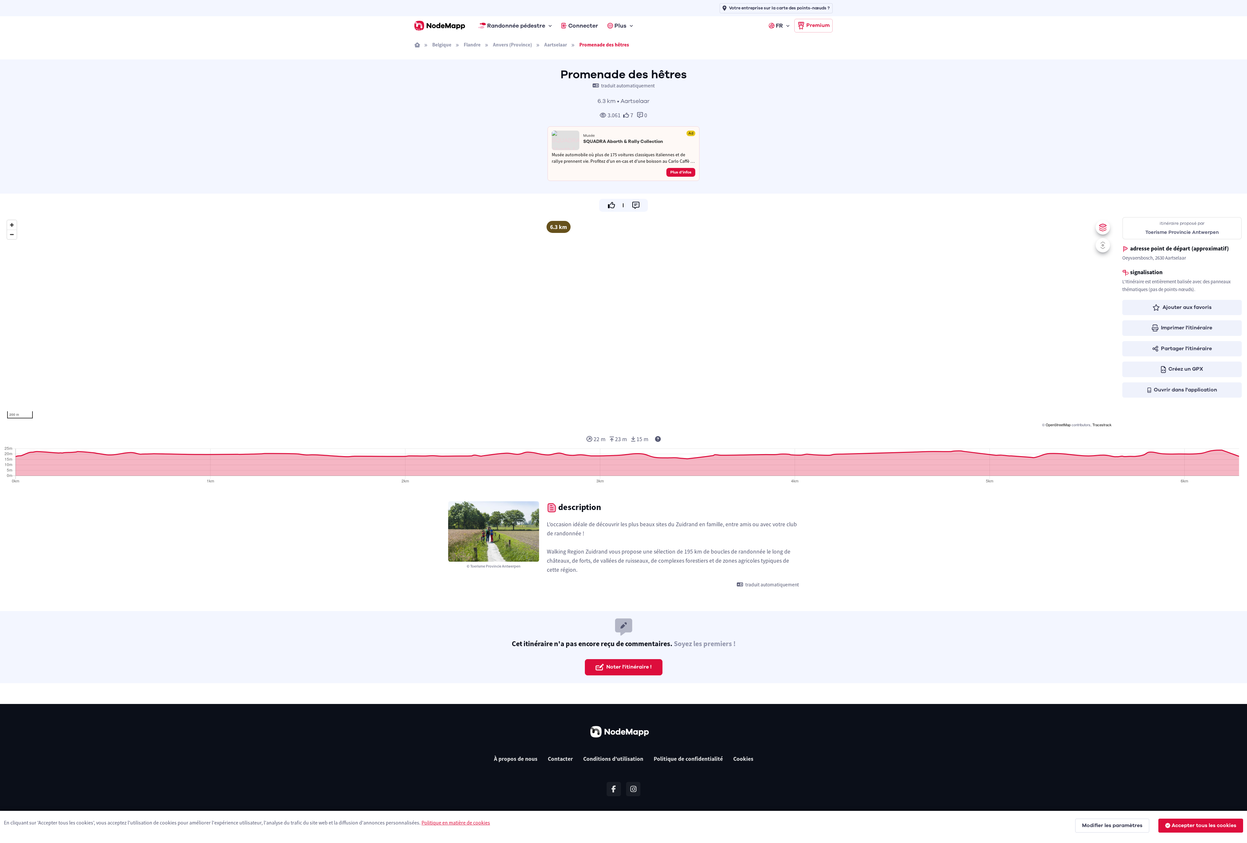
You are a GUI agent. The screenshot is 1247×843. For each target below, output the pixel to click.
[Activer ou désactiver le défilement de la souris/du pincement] (1103, 245)
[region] (558, 322)
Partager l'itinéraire (1186, 348)
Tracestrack (1102, 424)
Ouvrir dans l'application (1185, 389)
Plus (620, 26)
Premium (818, 25)
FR (779, 26)
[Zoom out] (12, 234)
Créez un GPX (1185, 369)
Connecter (583, 26)
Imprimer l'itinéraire (1186, 327)
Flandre (472, 45)
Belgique (441, 45)
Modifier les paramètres (1112, 825)
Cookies (743, 758)
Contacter (560, 758)
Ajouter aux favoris (1187, 307)
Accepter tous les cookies (1204, 825)
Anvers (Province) (512, 45)
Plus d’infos (680, 172)
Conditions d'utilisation (613, 758)
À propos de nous (515, 758)
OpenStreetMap (1058, 424)
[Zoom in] (12, 225)
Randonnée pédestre (516, 26)
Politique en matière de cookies (456, 822)
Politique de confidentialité (688, 758)
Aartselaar (555, 45)
